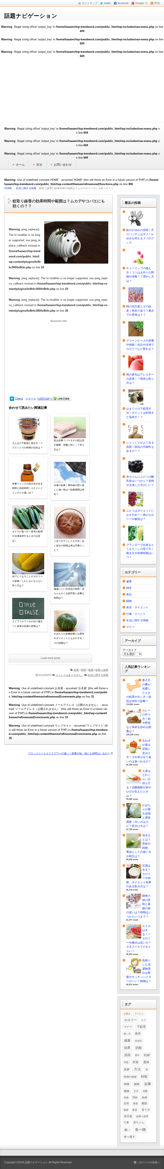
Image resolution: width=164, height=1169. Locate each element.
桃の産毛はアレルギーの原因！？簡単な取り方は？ (140, 378)
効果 (76, 669)
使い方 (127, 1033)
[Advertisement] (82, 90)
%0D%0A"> (44, 398)
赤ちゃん (138, 1122)
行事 (126, 1122)
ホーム (20, 164)
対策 (136, 1062)
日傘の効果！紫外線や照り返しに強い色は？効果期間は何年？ (69, 490)
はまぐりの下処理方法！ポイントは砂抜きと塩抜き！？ (140, 413)
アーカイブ (129, 650)
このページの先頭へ (148, 1162)
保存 (138, 1033)
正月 (136, 1091)
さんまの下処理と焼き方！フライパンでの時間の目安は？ (27, 445)
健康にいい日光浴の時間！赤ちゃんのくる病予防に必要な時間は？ (69, 593)
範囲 (90, 669)
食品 (129, 594)
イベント (139, 1013)
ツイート (30, 398)
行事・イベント (136, 614)
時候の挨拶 (130, 1076)
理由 (135, 1097)
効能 (138, 1047)
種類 (144, 1103)
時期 (144, 1076)
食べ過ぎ (129, 1136)
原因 (127, 1055)
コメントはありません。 (70, 675)
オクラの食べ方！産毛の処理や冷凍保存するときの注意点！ (27, 536)
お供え (127, 1013)
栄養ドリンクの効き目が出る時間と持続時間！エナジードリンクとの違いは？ (27, 488)
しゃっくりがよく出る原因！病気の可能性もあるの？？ (140, 446)
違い (127, 1129)
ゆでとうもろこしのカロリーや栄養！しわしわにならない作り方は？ (27, 581)
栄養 (147, 1084)
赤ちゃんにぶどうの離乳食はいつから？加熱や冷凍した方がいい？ (140, 481)
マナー (130, 627)
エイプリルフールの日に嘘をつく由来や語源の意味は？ (27, 623)
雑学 (129, 588)
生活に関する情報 (26, 188)
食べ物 (140, 1129)
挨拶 (126, 1069)
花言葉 (128, 1116)
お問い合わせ (63, 164)
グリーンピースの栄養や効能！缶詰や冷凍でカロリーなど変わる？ (140, 344)
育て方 (146, 1109)
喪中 (137, 1055)
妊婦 (147, 1055)
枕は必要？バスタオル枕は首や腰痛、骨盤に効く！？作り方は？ (69, 445)
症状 (126, 1103)
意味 (146, 1062)
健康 (129, 581)
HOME (8, 188)
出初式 (138, 1040)
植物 (129, 601)
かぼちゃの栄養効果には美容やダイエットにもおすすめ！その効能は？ (69, 638)
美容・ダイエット (137, 607)
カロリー (130, 1020)
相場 (135, 1103)
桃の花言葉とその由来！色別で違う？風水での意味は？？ (140, 310)
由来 (144, 1097)
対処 (126, 1062)
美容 (134, 1109)
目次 (39, 164)
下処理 (141, 1026)
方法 (137, 1069)
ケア (143, 1020)
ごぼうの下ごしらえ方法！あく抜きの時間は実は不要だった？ (69, 545)
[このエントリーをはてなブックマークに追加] (12, 398)
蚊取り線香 (101, 669)
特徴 (126, 1097)
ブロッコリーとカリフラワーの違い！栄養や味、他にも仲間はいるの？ (69, 753)
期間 (136, 1084)
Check (19, 398)
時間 (83, 669)
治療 (145, 1091)
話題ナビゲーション (30, 16)
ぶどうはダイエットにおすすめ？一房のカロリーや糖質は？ (140, 515)
